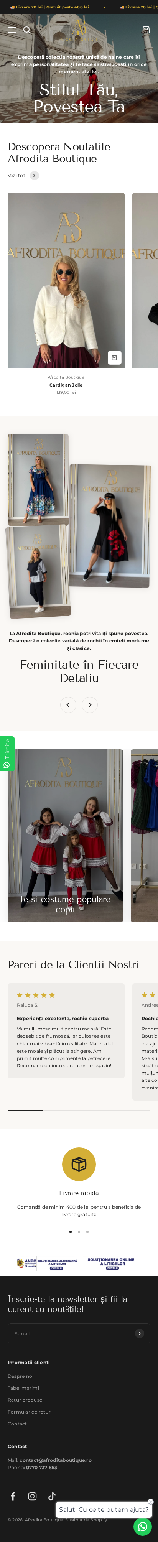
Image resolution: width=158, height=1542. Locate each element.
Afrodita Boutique (66, 377)
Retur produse (25, 1400)
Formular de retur (29, 1412)
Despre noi (20, 1376)
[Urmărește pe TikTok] (52, 1496)
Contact (17, 1424)
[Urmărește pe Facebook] (13, 1496)
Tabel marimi (23, 1388)
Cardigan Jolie (65, 385)
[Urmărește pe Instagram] (32, 1496)
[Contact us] (142, 1526)
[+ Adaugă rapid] (115, 358)
